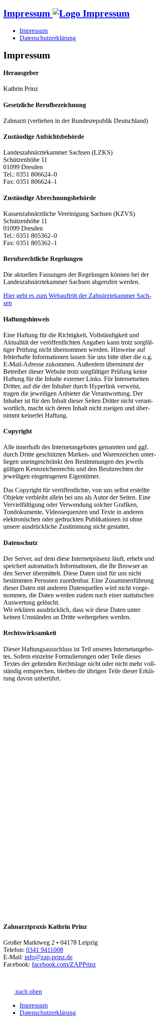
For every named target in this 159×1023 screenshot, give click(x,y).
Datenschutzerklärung (48, 37)
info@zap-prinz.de (48, 957)
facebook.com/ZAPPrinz (64, 964)
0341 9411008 (44, 949)
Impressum (34, 30)
